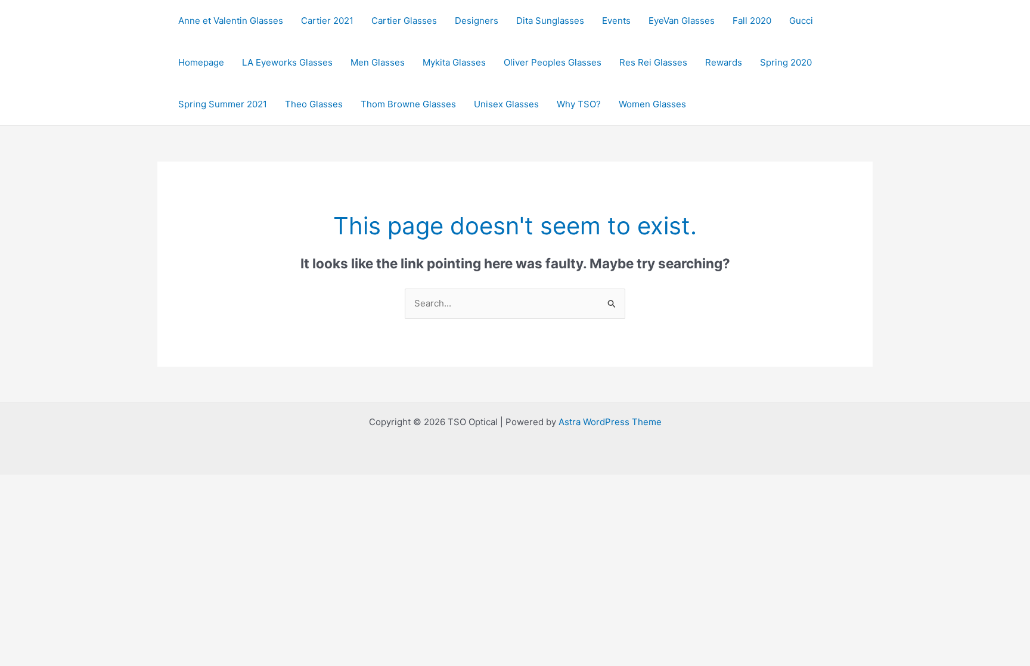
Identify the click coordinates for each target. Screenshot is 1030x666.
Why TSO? (579, 104)
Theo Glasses (314, 104)
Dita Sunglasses (550, 20)
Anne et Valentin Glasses (230, 20)
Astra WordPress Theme (610, 422)
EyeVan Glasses (682, 20)
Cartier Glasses (404, 20)
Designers (476, 20)
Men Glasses (377, 62)
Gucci (801, 20)
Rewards (723, 62)
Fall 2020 (752, 20)
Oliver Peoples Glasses (552, 62)
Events (616, 20)
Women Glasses (652, 104)
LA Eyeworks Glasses (287, 62)
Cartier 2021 (327, 20)
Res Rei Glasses (653, 62)
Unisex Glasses (506, 104)
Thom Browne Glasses (408, 104)
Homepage (201, 62)
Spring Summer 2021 (222, 104)
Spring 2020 (786, 62)
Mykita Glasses (454, 62)
